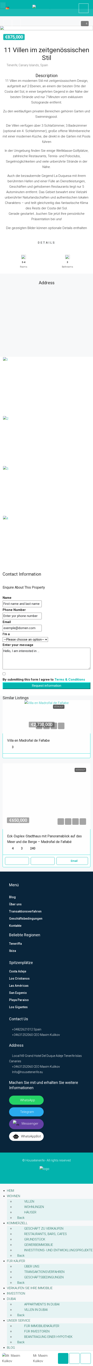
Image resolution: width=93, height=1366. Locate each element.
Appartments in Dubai (41, 1304)
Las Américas (19, 985)
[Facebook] (33, 1175)
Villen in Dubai (36, 1310)
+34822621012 (22, 1029)
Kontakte (15, 925)
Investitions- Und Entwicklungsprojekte (58, 1250)
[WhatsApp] (60, 1175)
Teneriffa (15, 943)
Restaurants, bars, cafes (45, 1234)
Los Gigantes (18, 1007)
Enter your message (18, 645)
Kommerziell (17, 1223)
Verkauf (59, 707)
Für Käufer (16, 1261)
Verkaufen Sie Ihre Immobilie (30, 1288)
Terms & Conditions (70, 679)
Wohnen (13, 1196)
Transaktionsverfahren (25, 911)
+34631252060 (22, 1035)
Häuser (30, 1212)
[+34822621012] (83, 8)
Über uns (15, 904)
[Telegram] (53, 1175)
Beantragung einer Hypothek (48, 1337)
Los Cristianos (19, 978)
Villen (29, 1201)
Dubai (11, 1299)
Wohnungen (34, 1207)
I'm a (6, 634)
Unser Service (18, 1320)
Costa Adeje (17, 971)
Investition (16, 1293)
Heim (10, 1191)
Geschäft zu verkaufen (43, 1228)
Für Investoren (37, 1331)
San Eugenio (18, 993)
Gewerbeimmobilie (38, 1245)
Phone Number (14, 610)
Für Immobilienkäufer (41, 1326)
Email (7, 622)
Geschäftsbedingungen (25, 918)
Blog (12, 897)
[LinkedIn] (40, 1175)
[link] (46, 716)
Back (20, 1218)
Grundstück (34, 1239)
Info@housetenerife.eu (27, 1072)
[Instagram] (46, 1175)
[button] (46, 28)
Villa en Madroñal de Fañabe (28, 740)
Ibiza (12, 951)
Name (7, 598)
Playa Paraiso (19, 1000)
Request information (46, 686)
